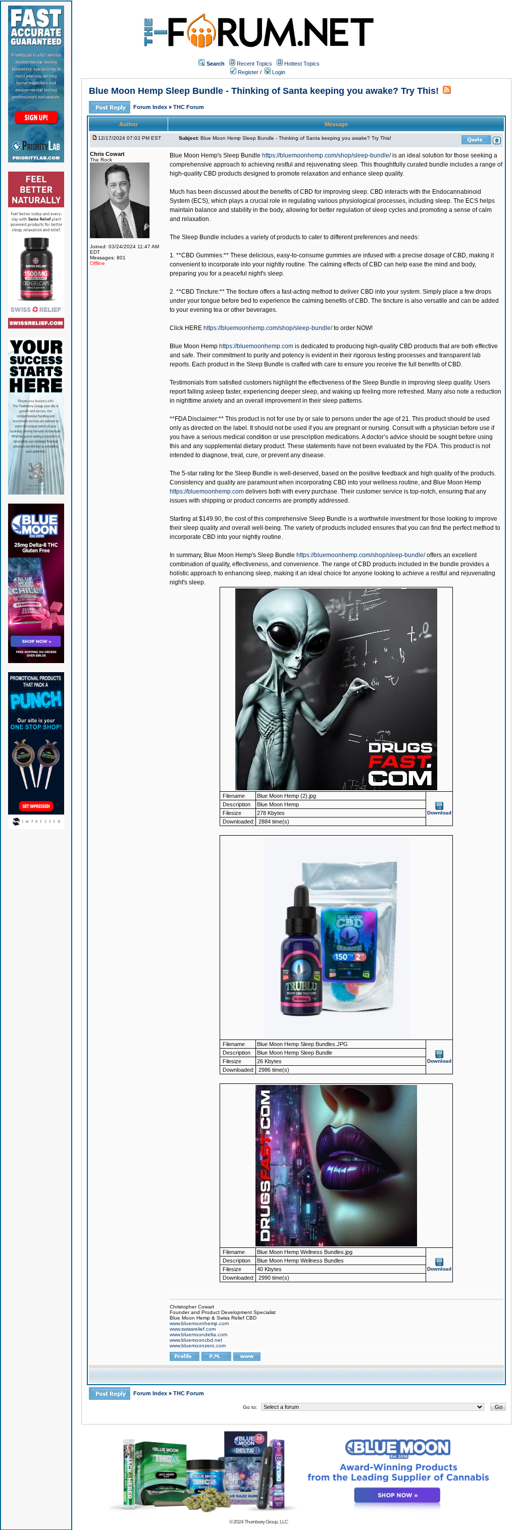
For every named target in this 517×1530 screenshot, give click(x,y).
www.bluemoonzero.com (198, 1345)
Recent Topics (254, 64)
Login (278, 72)
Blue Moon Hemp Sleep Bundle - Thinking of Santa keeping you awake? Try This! (264, 91)
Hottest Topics (302, 64)
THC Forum (188, 107)
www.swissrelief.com (193, 1329)
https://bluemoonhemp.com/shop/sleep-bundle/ (326, 155)
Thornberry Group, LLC (266, 1521)
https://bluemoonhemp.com (256, 346)
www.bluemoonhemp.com (199, 1323)
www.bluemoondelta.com (198, 1334)
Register (247, 72)
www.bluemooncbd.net (196, 1340)
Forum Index (151, 107)
